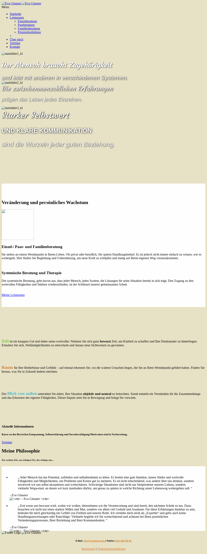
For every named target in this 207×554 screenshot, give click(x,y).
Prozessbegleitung (29, 32)
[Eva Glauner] (21, 3)
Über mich (16, 39)
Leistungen (17, 17)
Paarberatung (26, 25)
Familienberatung (29, 28)
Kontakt (15, 46)
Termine (15, 43)
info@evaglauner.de (94, 541)
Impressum (88, 549)
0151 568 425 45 (123, 541)
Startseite (15, 14)
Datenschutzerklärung (112, 549)
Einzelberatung (27, 21)
